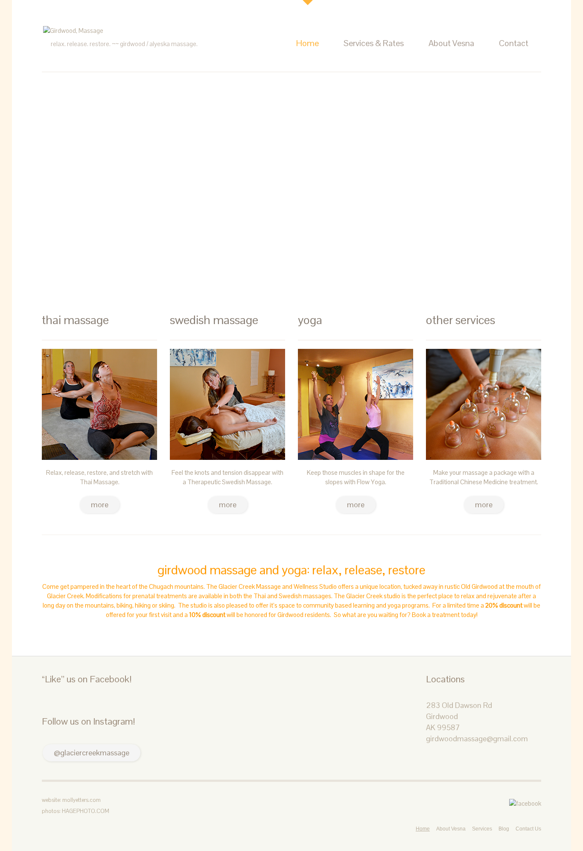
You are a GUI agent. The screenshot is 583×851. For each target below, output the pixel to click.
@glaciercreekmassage (91, 752)
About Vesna (451, 43)
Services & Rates (374, 43)
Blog (503, 829)
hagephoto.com (85, 811)
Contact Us (528, 829)
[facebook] (525, 803)
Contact (513, 43)
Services (482, 829)
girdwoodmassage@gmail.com (477, 738)
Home (307, 43)
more (99, 504)
